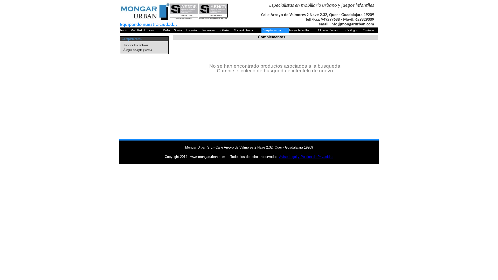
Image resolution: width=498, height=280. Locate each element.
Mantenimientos (243, 30)
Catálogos (351, 30)
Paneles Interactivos (136, 45)
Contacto (368, 30)
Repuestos (208, 30)
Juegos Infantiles (299, 30)
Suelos (178, 30)
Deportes (191, 30)
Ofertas (225, 30)
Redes (166, 30)
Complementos (271, 30)
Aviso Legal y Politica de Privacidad (306, 157)
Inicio (123, 30)
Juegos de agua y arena (137, 50)
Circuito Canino (327, 30)
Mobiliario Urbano (142, 30)
